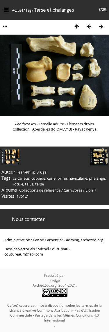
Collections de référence (39, 190)
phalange (97, 178)
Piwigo (54, 280)
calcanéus (21, 178)
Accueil (17, 10)
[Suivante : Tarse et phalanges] (101, 26)
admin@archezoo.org (84, 239)
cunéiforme (57, 178)
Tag (28, 10)
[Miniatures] (77, 26)
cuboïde (38, 178)
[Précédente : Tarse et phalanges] (89, 26)
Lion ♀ (91, 190)
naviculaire (78, 178)
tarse (39, 184)
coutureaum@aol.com (23, 254)
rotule (18, 184)
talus (29, 184)
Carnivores (73, 190)
